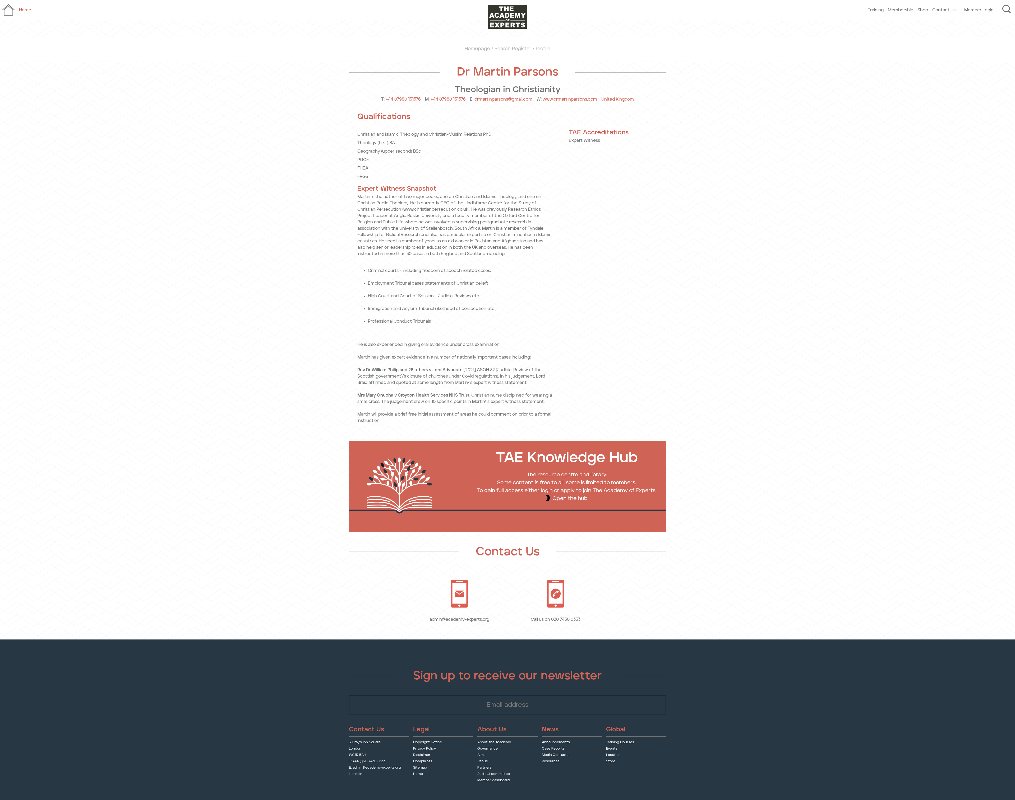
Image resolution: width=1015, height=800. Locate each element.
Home (418, 774)
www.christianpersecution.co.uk (435, 209)
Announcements (556, 742)
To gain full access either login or (519, 490)
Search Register (513, 48)
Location (613, 755)
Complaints (422, 761)
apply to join (576, 490)
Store (610, 761)
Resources (551, 761)
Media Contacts (555, 755)
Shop (922, 10)
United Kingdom (617, 99)
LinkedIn (355, 774)
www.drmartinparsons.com (570, 99)
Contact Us (944, 10)
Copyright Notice (427, 742)
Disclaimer (421, 755)
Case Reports (553, 748)
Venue (482, 761)
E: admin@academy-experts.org (375, 767)
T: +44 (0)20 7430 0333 (367, 761)
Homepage (477, 48)
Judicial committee (493, 774)
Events (611, 748)
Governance (487, 748)
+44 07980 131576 (403, 99)
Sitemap (420, 767)
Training (876, 10)
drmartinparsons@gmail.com (503, 99)
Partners (484, 767)
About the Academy (494, 742)
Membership (900, 10)
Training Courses (620, 742)
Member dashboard (493, 780)
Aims (481, 755)
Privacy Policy (424, 748)
